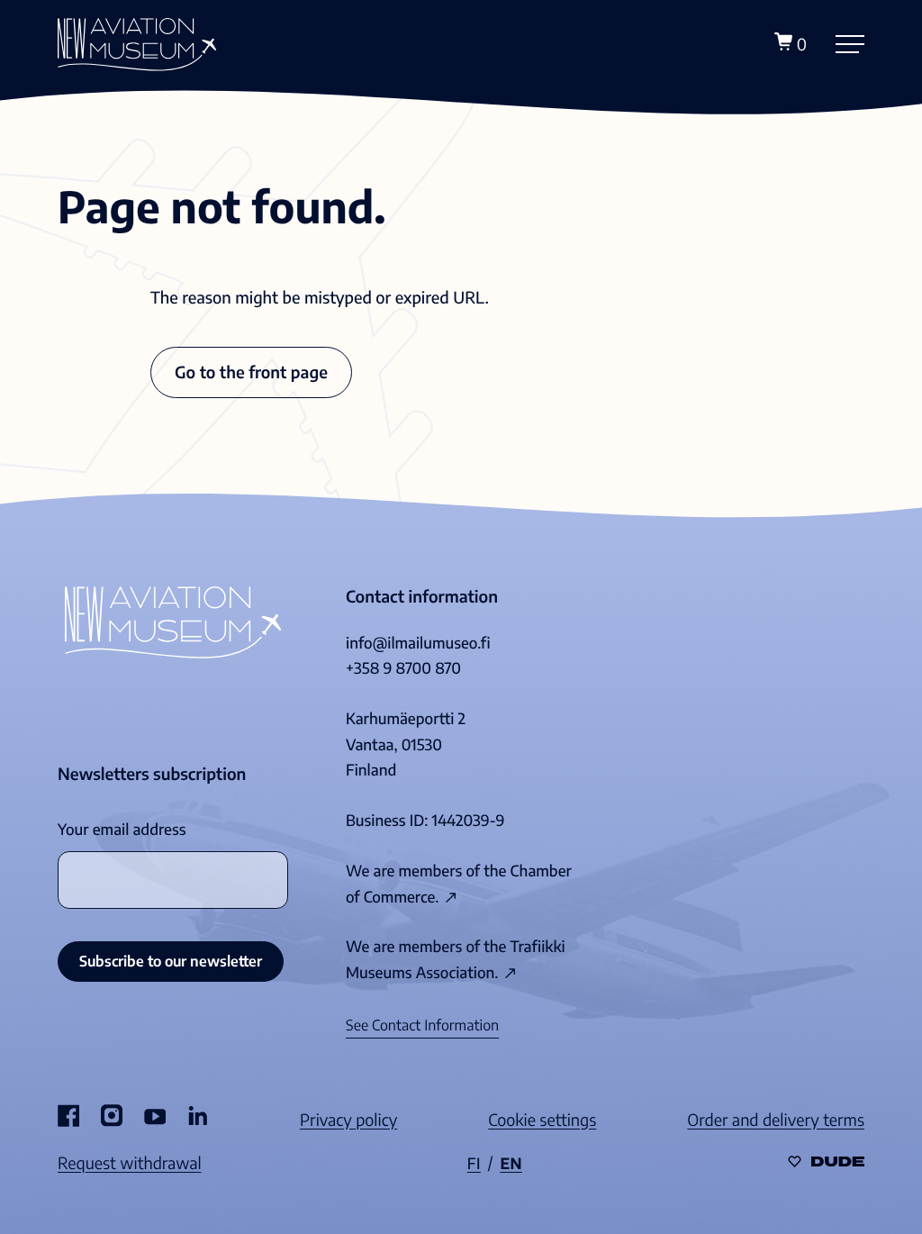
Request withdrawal (130, 1162)
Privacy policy (348, 1119)
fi (474, 1163)
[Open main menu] (850, 44)
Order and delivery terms (775, 1119)
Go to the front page (251, 371)
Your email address (121, 829)
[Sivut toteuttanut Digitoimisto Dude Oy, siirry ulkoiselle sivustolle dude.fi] (826, 1162)
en (511, 1163)
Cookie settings (542, 1119)
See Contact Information (422, 1025)
